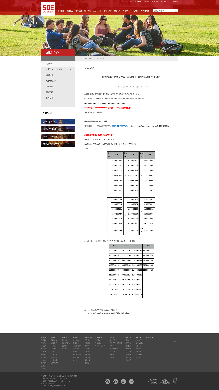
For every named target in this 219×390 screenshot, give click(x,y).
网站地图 (138, 2)
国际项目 (49, 75)
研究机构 (44, 357)
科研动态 (76, 340)
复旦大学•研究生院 (51, 144)
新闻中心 (69, 11)
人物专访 (54, 349)
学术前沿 (54, 351)
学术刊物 (76, 357)
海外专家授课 (51, 81)
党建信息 (54, 354)
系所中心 (44, 354)
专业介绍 (87, 351)
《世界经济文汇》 (72, 376)
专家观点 (54, 346)
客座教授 (64, 346)
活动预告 (138, 340)
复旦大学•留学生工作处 (52, 122)
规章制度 (87, 357)
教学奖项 (87, 349)
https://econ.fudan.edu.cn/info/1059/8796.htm (153, 126)
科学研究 (87, 11)
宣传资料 (54, 360)
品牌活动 (138, 346)
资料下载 (49, 92)
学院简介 (44, 343)
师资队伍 (78, 11)
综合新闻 (54, 343)
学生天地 (126, 11)
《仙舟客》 (139, 354)
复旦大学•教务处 (50, 137)
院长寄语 (44, 340)
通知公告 (54, 340)
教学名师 (87, 346)
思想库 (75, 351)
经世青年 (128, 349)
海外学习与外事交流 (54, 69)
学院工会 (44, 360)
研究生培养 (108, 11)
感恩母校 (138, 357)
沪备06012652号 (63, 378)
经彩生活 (128, 346)
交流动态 (49, 64)
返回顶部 (175, 341)
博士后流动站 (77, 354)
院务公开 (155, 2)
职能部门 (44, 363)
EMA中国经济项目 (100, 346)
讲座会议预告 (77, 346)
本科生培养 (97, 11)
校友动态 (138, 349)
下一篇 (108, 313)
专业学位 (98, 343)
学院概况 (61, 11)
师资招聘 (64, 349)
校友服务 (135, 11)
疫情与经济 (54, 363)
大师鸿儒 (44, 349)
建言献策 (163, 2)
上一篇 (100, 310)
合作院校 (49, 87)
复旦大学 (146, 2)
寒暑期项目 (145, 11)
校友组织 (138, 351)
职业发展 (128, 351)
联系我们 (49, 98)
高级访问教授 (66, 343)
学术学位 (98, 340)
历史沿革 (44, 351)
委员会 (43, 366)
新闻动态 (128, 343)
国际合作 (117, 11)
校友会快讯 (139, 343)
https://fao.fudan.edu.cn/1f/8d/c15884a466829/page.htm (104, 103)
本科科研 (87, 354)
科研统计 (76, 360)
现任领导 (44, 346)
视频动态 (54, 357)
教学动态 (87, 340)
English (175, 2)
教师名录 (64, 340)
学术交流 (76, 349)
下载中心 (44, 369)
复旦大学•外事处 (50, 129)
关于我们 (128, 360)
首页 (130, 2)
